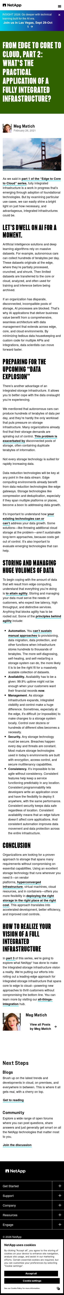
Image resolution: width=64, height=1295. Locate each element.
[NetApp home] (14, 5)
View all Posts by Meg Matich (40, 1026)
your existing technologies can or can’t (28, 518)
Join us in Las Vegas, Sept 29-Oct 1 (27, 25)
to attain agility (16, 593)
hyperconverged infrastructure (22, 884)
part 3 (10, 958)
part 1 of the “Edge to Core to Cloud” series (32, 180)
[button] (59, 5)
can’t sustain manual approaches (30, 633)
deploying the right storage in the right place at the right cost (29, 900)
